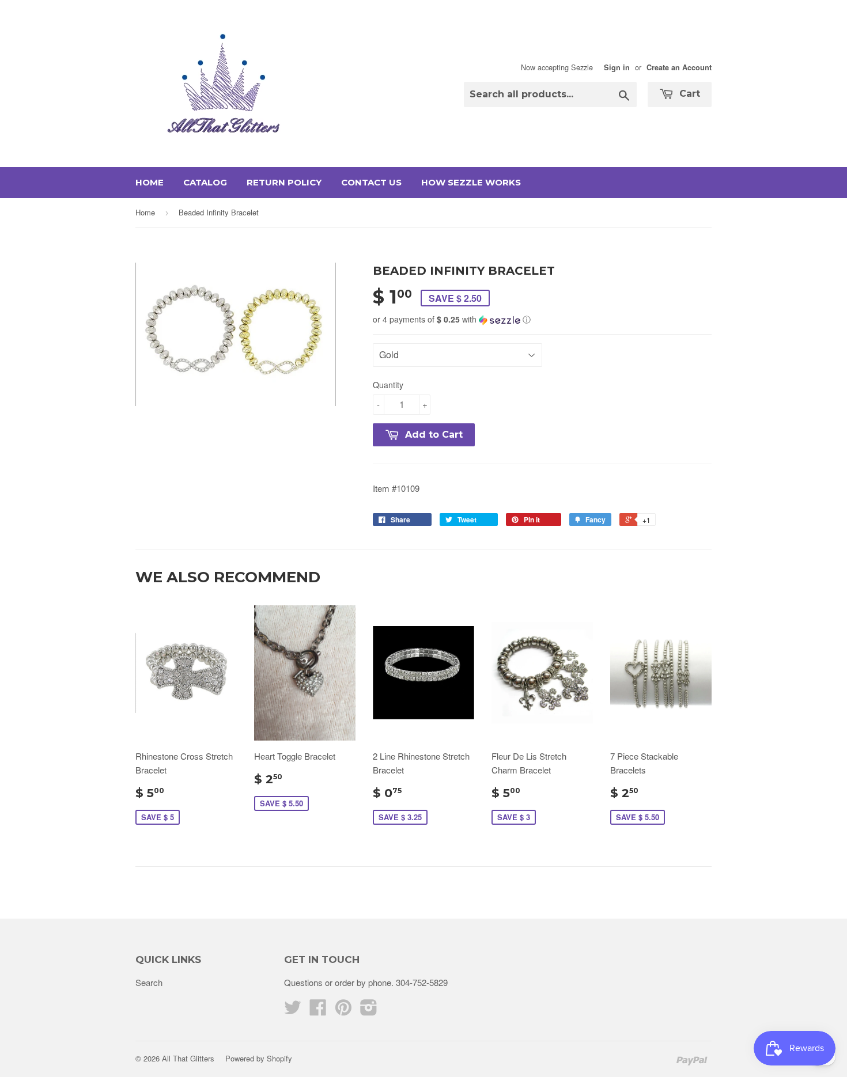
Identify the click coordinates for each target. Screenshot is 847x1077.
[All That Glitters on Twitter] (292, 1010)
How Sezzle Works (471, 182)
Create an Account (679, 67)
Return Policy (284, 182)
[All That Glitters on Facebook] (318, 1010)
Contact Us (371, 182)
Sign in (617, 67)
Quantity (388, 384)
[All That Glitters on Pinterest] (343, 1010)
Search (148, 982)
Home (149, 182)
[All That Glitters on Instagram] (368, 1010)
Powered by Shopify (258, 1058)
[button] (542, 319)
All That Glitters (188, 1058)
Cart (688, 93)
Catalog (205, 182)
